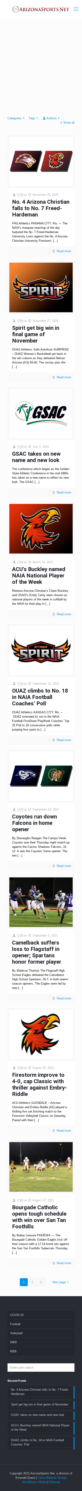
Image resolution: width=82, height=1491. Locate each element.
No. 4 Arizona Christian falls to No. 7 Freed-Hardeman (40, 208)
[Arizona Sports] (41, 9)
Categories (15, 118)
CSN (20, 194)
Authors (51, 118)
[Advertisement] (41, 68)
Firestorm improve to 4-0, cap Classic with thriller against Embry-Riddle (39, 1084)
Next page (59, 1282)
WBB (13, 1342)
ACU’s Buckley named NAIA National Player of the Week (38, 575)
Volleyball (16, 1333)
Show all (68, 122)
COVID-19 (16, 1315)
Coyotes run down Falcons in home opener (34, 823)
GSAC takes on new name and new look (36, 457)
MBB (13, 1351)
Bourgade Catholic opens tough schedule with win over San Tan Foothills (39, 1217)
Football (15, 1324)
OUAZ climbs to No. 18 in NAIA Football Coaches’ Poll (40, 697)
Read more (64, 251)
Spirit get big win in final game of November (35, 334)
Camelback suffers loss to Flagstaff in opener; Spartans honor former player (36, 952)
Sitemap (54, 1482)
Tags (32, 118)
